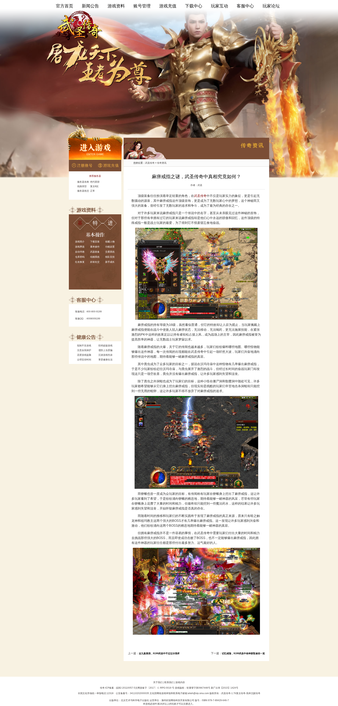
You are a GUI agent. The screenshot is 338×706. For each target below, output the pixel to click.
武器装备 (95, 251)
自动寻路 (79, 251)
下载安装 (95, 241)
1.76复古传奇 (238, 693)
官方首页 (64, 6)
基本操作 (95, 246)
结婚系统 (95, 257)
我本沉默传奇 (253, 693)
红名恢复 (79, 262)
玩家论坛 (271, 6)
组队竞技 (110, 257)
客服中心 (245, 6)
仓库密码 (79, 257)
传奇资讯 (161, 163)
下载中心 (193, 6)
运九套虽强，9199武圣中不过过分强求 (159, 653)
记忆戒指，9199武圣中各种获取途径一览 (243, 653)
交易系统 (110, 251)
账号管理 (142, 6)
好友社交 (95, 262)
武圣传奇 (150, 163)
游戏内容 (180, 682)
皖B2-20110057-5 (125, 687)
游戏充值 (167, 6)
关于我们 (158, 682)
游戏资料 (116, 6)
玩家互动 (219, 6)
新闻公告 (90, 6)
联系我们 (169, 682)
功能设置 (110, 246)
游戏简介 (79, 241)
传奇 (102, 687)
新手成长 (110, 262)
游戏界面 (79, 246)
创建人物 (110, 241)
